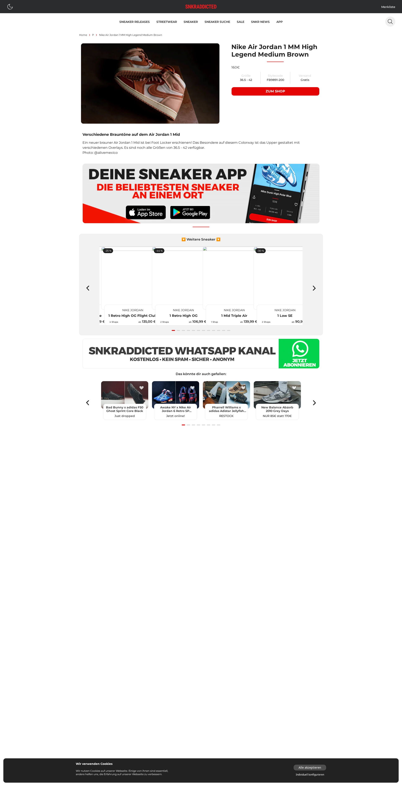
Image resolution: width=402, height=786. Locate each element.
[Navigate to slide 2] (178, 330)
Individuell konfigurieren (310, 774)
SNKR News (260, 22)
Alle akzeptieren (310, 767)
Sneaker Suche (217, 22)
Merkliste (388, 7)
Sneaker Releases (134, 22)
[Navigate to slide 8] (208, 330)
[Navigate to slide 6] (198, 330)
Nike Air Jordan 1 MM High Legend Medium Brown (130, 34)
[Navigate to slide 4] (188, 330)
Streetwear (166, 22)
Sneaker (191, 22)
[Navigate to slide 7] (203, 330)
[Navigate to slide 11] (223, 330)
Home (83, 34)
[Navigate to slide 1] (173, 330)
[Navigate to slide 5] (193, 330)
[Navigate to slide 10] (218, 330)
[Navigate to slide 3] (183, 330)
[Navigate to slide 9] (213, 330)
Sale (240, 22)
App (279, 22)
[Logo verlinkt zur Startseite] (201, 6)
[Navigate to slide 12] (228, 330)
